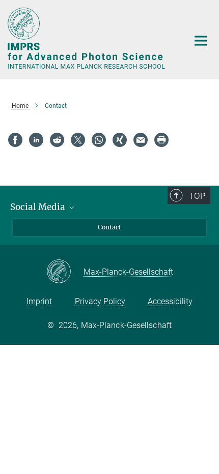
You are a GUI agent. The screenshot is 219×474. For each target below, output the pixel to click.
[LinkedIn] (36, 139)
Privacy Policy (100, 301)
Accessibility (170, 301)
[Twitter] (78, 139)
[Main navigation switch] (200, 41)
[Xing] (119, 139)
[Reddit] (57, 139)
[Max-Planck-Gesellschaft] (65, 272)
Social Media (38, 207)
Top (197, 196)
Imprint (39, 301)
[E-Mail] (140, 139)
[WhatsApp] (98, 139)
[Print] (161, 139)
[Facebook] (15, 139)
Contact (109, 227)
